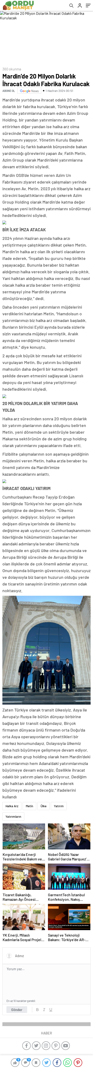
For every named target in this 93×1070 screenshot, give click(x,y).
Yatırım (59, 806)
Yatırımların (13, 816)
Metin (29, 806)
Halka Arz (11, 806)
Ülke (43, 806)
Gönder (16, 1009)
